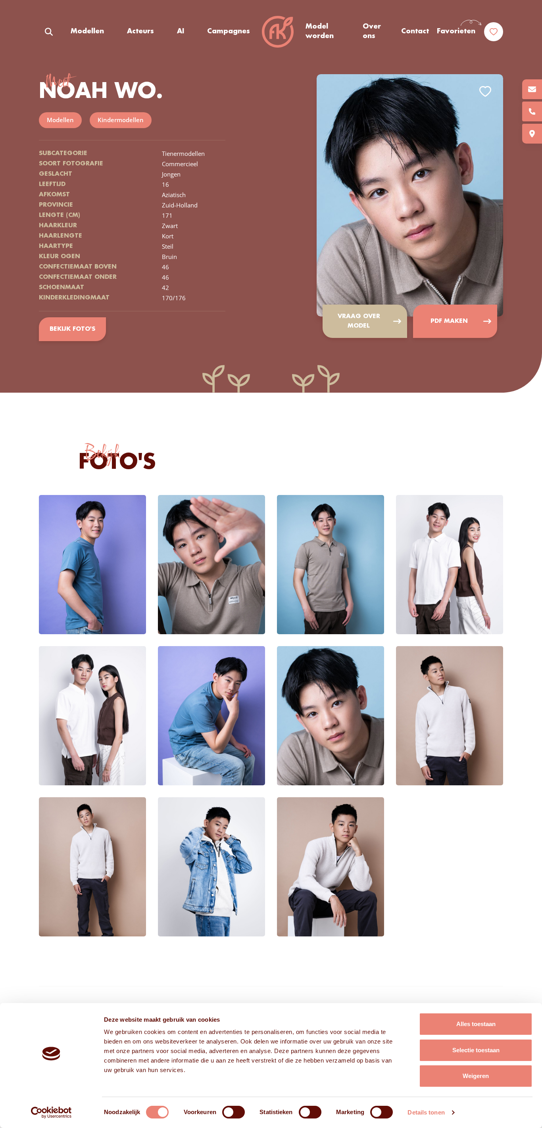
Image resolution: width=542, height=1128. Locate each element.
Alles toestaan (476, 1024)
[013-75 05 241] (532, 111)
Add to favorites (485, 91)
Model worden (320, 31)
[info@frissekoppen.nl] (532, 89)
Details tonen (425, 1112)
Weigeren (476, 1075)
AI (180, 31)
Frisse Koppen (278, 32)
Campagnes (228, 31)
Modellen (87, 31)
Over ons (372, 31)
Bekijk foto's (72, 329)
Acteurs (140, 31)
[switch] (233, 1112)
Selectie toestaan (476, 1050)
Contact (415, 31)
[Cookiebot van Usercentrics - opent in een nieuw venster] (51, 1112)
